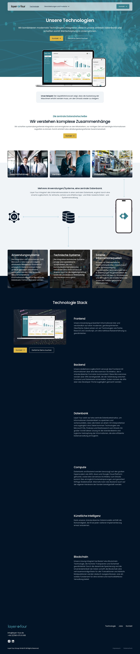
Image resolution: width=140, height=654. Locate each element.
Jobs (121, 626)
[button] (57, 6)
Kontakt (129, 626)
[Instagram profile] (9, 641)
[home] (18, 6)
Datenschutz (128, 648)
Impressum (117, 648)
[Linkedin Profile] (12, 641)
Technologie (34, 6)
